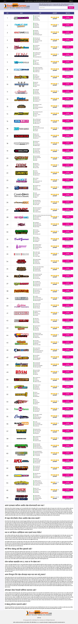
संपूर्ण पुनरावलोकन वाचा (68, 19)
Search (71, 7)
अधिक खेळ (39, 617)
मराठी (72, 1)
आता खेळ (67, 17)
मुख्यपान (5, 1)
